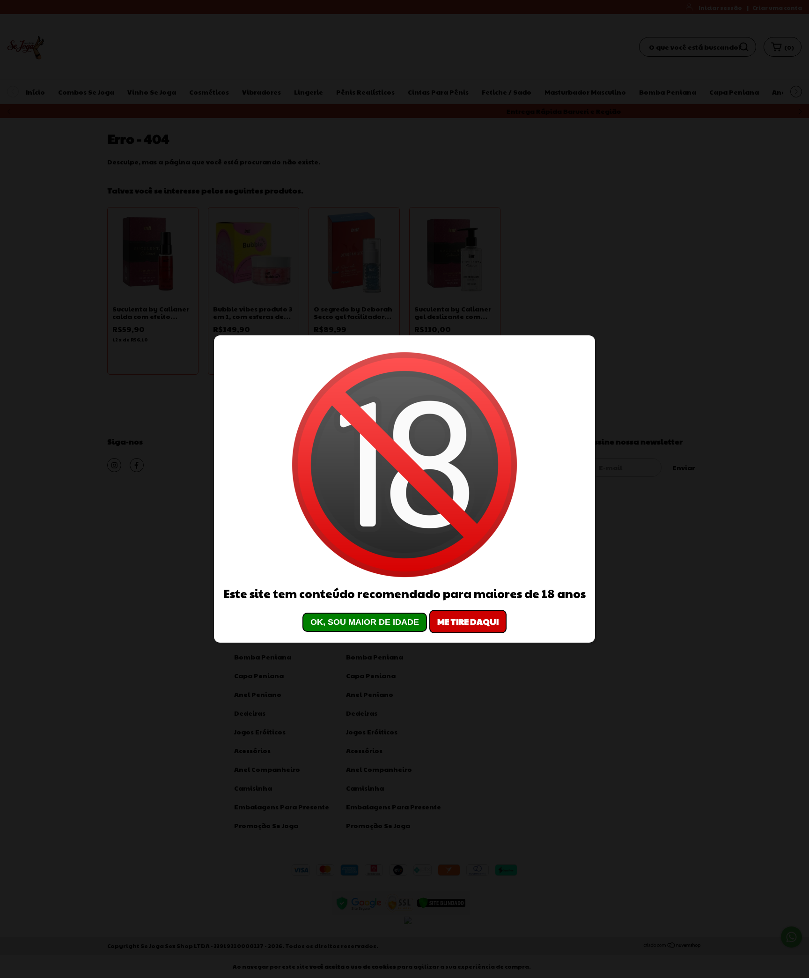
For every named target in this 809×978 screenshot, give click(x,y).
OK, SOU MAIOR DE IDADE (364, 622)
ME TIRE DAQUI (468, 621)
